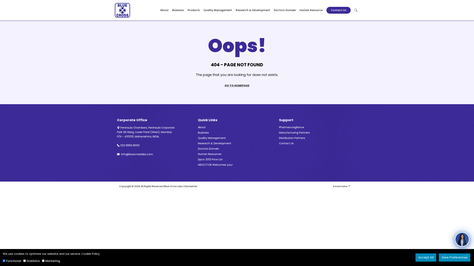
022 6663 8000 (130, 145)
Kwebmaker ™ (341, 186)
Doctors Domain (285, 10)
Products (194, 10)
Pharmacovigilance (291, 127)
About (164, 10)
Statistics (33, 261)
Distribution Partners (292, 138)
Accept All (425, 257)
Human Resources (209, 154)
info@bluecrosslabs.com (136, 154)
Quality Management (217, 10)
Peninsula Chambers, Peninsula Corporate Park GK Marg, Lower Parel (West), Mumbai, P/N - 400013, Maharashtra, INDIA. (146, 132)
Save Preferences (455, 257)
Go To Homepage (237, 85)
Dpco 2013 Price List (210, 159)
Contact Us (338, 10)
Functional (13, 261)
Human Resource (311, 10)
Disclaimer (191, 186)
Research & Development (253, 10)
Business (178, 10)
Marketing (52, 261)
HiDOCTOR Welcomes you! (215, 165)
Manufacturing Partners (294, 132)
